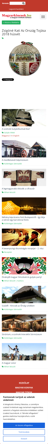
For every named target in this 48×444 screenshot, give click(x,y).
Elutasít (24, 438)
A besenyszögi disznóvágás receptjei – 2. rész (23, 248)
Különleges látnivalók (13, 163)
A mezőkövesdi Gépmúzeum (15, 160)
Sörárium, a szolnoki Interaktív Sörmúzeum (22, 334)
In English (15, 135)
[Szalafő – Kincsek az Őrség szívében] (24, 300)
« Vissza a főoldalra (11, 22)
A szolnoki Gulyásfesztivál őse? (16, 129)
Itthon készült (9, 192)
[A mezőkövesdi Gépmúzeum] (24, 156)
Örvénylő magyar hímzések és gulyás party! (22, 277)
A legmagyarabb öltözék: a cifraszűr (18, 188)
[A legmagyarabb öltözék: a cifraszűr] (24, 184)
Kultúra (20, 281)
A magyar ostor (9, 363)
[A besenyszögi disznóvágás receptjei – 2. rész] (24, 245)
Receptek (8, 252)
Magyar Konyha (24, 387)
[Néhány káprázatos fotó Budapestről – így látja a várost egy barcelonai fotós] (24, 209)
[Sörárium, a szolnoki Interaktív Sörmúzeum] (24, 329)
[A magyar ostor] (24, 360)
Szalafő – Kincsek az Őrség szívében (18, 305)
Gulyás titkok (9, 132)
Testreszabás (24, 432)
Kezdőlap (24, 383)
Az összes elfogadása (24, 425)
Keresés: (5, 3)
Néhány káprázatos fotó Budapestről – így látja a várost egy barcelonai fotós (23, 218)
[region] (24, 418)
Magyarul (6, 135)
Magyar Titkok (24, 392)
